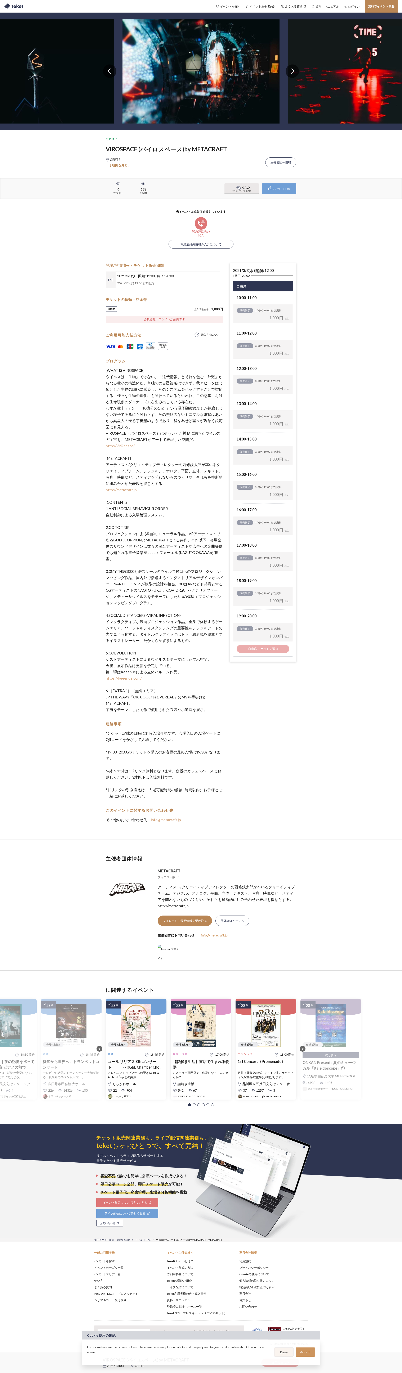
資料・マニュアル (178, 1300)
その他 (110, 138)
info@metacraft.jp (166, 819)
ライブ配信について (180, 1287)
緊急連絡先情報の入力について (201, 244)
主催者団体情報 (281, 162)
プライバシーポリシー (254, 1267)
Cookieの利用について (254, 1274)
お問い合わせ (248, 1306)
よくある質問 (103, 1287)
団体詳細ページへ (232, 920)
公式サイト (168, 951)
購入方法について (211, 334)
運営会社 (245, 1293)
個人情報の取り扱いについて (258, 1280)
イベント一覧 (143, 1239)
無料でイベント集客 (381, 6)
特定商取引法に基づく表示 (256, 1287)
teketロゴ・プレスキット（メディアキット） (197, 1313)
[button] (189, 1104)
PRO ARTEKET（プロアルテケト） (117, 1293)
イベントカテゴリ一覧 (109, 1267)
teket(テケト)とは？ (180, 1261)
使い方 (98, 1280)
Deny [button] (284, 1352)
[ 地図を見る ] (120, 165)
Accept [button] (305, 1352)
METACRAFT (169, 871)
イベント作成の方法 (180, 1267)
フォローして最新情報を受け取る (185, 920)
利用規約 (245, 1261)
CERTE (139, 1366)
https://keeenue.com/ (124, 678)
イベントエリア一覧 (107, 1274)
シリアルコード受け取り (110, 1300)
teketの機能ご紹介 (179, 1280)
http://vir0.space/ (120, 445)
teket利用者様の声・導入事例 (186, 1293)
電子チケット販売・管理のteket (112, 1239)
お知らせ (245, 1300)
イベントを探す (104, 1261)
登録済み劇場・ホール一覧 (184, 1306)
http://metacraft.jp (121, 489)
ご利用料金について (180, 1274)
